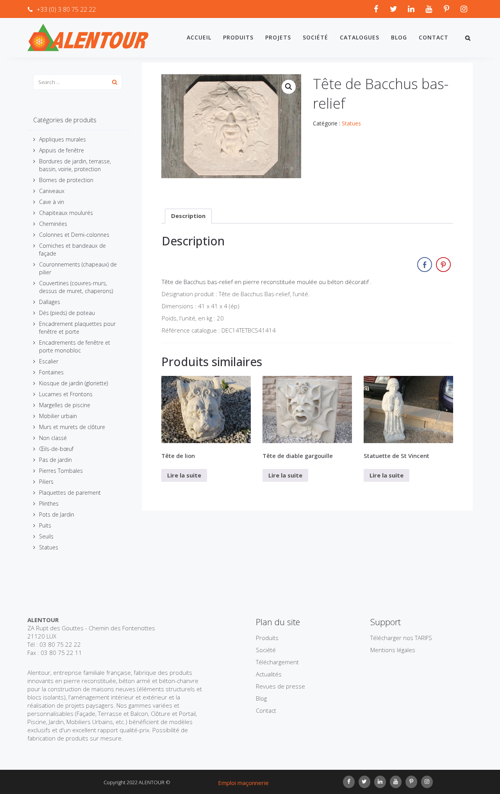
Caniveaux (51, 191)
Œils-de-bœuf (56, 448)
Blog (399, 37)
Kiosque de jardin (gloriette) (73, 383)
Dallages (49, 302)
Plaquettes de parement (70, 492)
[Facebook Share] (424, 264)
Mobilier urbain (58, 416)
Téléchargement (277, 662)
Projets (278, 37)
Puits (45, 525)
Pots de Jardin (56, 514)
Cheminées (53, 223)
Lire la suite (184, 475)
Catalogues (359, 37)
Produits (238, 37)
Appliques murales (62, 139)
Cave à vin (51, 202)
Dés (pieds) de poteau (67, 313)
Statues (48, 547)
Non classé (53, 438)
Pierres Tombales (61, 470)
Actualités (269, 674)
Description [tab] (188, 216)
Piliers (46, 481)
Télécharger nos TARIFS (401, 638)
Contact (433, 37)
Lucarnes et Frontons (66, 394)
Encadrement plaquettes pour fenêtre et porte (77, 327)
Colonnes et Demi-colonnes (74, 234)
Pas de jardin (55, 459)
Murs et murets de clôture (72, 427)
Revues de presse (280, 686)
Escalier (48, 361)
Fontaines (51, 372)
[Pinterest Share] (443, 264)
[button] (289, 87)
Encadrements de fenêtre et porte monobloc (74, 346)
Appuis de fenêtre (61, 150)
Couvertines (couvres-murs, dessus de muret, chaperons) (76, 287)
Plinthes (49, 503)
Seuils (46, 536)
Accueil (199, 37)
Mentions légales (392, 650)
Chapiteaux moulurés (66, 212)
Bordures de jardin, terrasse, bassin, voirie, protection (75, 165)
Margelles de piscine (64, 405)
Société (315, 37)
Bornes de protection (66, 180)
